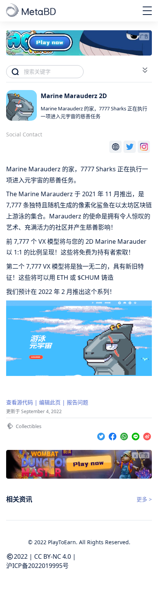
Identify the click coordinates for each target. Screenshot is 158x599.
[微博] (147, 435)
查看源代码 (19, 402)
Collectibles (28, 426)
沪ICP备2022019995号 (37, 565)
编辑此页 (50, 402)
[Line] (136, 435)
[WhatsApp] (125, 435)
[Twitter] (102, 435)
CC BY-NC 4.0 (52, 556)
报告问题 (77, 402)
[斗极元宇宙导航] (31, 11)
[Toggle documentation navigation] (145, 70)
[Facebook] (113, 435)
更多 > (144, 499)
